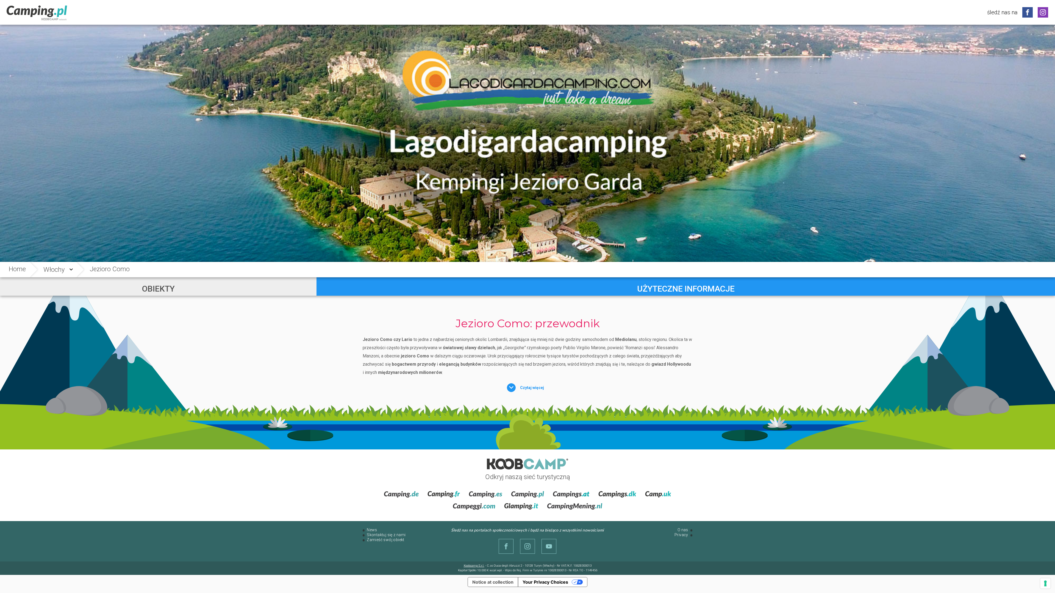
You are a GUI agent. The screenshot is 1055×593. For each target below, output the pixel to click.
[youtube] (549, 546)
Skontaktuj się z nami (386, 535)
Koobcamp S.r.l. (474, 565)
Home (17, 269)
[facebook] (1027, 12)
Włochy (54, 269)
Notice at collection (492, 582)
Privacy (681, 535)
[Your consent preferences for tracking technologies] (1045, 583)
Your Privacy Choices (545, 582)
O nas (683, 530)
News (372, 530)
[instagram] (1043, 12)
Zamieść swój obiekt (385, 540)
